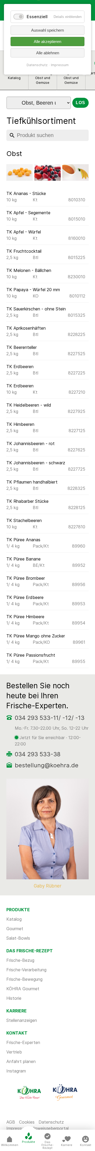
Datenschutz (51, 1122)
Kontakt (85, 1145)
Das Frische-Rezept (47, 1145)
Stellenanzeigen (21, 1020)
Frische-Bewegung (24, 979)
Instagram (16, 1071)
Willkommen (9, 1145)
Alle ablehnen (47, 53)
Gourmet (14, 928)
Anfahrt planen (21, 1061)
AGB (10, 1122)
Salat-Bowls (18, 938)
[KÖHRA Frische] (30, 1092)
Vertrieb (14, 1052)
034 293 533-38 (37, 754)
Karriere (66, 1145)
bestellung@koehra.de (46, 765)
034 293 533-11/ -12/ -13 (49, 717)
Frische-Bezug (20, 960)
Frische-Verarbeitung (26, 969)
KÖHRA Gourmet (22, 988)
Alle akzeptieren (47, 41)
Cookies (27, 1122)
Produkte (28, 1142)
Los (80, 102)
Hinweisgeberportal (50, 1128)
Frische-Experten (23, 1042)
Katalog (14, 919)
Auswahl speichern (47, 30)
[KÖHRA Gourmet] (65, 1092)
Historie (13, 998)
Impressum (60, 65)
